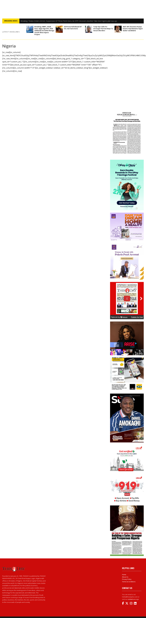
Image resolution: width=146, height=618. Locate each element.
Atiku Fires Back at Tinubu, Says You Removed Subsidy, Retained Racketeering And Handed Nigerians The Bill (63, 21)
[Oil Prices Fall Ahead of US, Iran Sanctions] (59, 29)
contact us (131, 599)
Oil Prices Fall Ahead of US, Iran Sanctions (73, 28)
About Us (125, 577)
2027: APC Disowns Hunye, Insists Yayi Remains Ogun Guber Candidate (133, 29)
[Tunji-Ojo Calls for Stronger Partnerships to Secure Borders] (88, 29)
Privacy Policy (126, 579)
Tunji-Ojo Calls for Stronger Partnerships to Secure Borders (103, 29)
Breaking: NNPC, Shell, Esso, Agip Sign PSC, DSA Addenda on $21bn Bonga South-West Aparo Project (44, 30)
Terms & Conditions (129, 582)
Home (124, 575)
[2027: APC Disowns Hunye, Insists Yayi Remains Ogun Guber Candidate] (118, 29)
